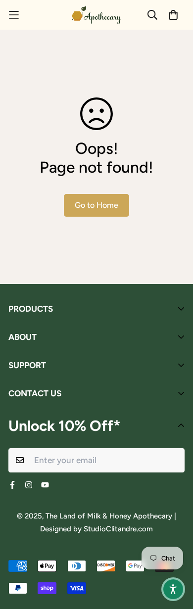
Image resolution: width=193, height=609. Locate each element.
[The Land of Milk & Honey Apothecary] (96, 15)
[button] (173, 589)
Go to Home (96, 205)
